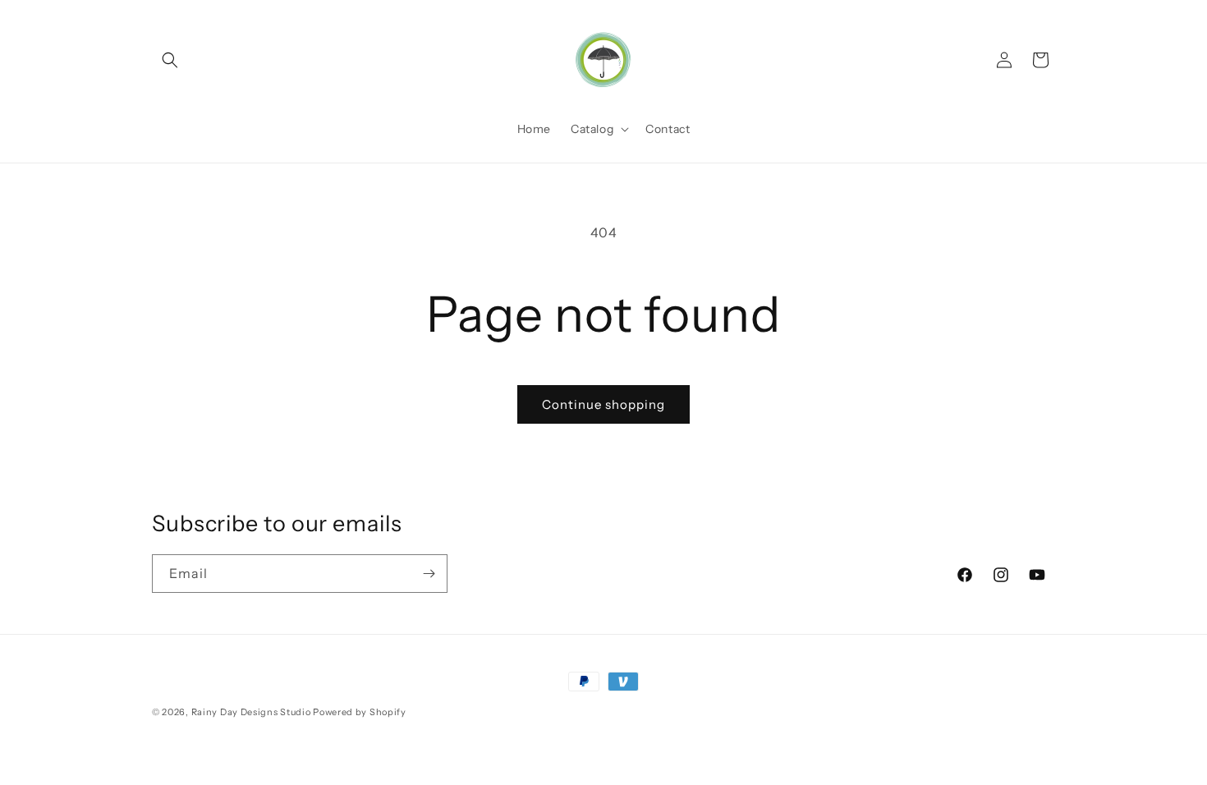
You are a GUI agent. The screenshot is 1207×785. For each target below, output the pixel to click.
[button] (170, 60)
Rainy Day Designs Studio (251, 712)
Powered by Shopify (359, 712)
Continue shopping (603, 404)
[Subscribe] (429, 573)
